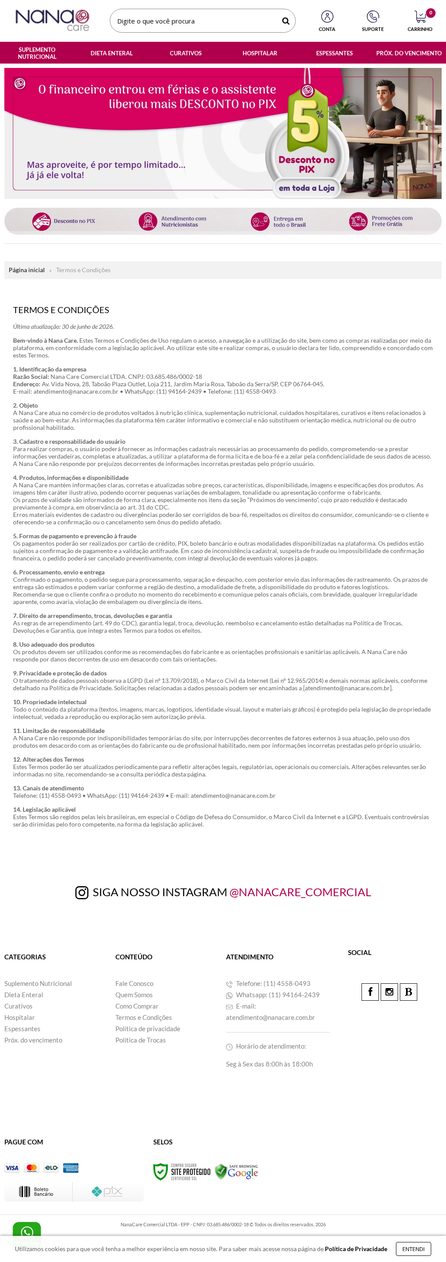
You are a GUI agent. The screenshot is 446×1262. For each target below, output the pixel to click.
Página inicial (27, 269)
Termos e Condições (143, 1017)
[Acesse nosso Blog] (408, 992)
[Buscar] (286, 21)
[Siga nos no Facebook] (370, 992)
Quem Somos (134, 995)
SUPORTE (373, 29)
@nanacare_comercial (300, 892)
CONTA (327, 29)
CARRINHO (420, 21)
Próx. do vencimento (33, 1040)
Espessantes (22, 1029)
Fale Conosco (134, 983)
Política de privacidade (147, 1029)
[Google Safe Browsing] (236, 1171)
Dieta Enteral (23, 995)
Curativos (18, 1006)
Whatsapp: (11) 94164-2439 (277, 995)
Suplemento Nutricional (38, 983)
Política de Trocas (140, 1040)
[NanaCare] (52, 20)
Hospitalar (19, 1017)
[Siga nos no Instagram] (389, 992)
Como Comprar (137, 1006)
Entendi (413, 1249)
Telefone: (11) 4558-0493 (273, 983)
